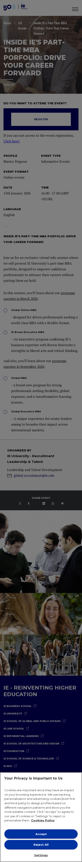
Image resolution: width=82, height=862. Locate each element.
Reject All (41, 844)
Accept (41, 834)
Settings (41, 855)
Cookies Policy (43, 820)
